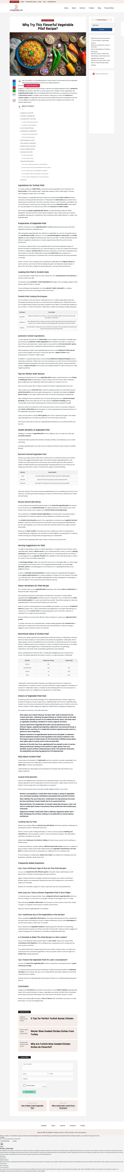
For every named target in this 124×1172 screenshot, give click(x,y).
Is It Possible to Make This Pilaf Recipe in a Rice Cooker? (35, 173)
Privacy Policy (109, 8)
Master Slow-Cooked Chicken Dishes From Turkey (52, 1033)
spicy (44, 1)
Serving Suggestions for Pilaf (28, 140)
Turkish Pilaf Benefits (28, 155)
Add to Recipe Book (31, 85)
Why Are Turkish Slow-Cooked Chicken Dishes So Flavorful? (50, 1045)
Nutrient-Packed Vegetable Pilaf (30, 134)
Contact (82, 8)
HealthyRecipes (51, 1)
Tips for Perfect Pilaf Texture (27, 128)
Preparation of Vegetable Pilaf (28, 116)
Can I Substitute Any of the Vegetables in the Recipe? (35, 170)
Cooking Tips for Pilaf (28, 158)
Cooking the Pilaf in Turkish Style (28, 119)
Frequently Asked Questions (27, 161)
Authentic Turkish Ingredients (29, 125)
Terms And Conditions (80, 1132)
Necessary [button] (3, 1156)
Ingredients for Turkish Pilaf (27, 113)
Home (66, 8)
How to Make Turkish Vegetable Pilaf (32, 1107)
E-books (91, 8)
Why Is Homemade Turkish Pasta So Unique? (63, 1107)
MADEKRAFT (50, 1132)
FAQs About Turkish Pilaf (26, 152)
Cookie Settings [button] (4, 1141)
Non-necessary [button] (4, 1165)
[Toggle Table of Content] (23, 109)
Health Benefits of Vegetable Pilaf (29, 131)
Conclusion (23, 180)
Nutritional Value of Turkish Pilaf (28, 146)
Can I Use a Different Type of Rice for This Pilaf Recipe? (35, 164)
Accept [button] (15, 1141)
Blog (99, 8)
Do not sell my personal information (10, 1139)
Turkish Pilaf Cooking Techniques (30, 122)
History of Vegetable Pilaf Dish (28, 149)
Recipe (22, 1)
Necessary (3, 1158)
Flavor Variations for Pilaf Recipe (28, 143)
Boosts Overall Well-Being (29, 137)
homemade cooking (31, 1)
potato (40, 1)
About (74, 8)
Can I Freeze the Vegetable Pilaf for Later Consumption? (36, 177)
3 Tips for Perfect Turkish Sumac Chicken (52, 1018)
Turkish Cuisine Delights (47, 20)
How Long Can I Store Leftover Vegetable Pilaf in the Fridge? (37, 167)
